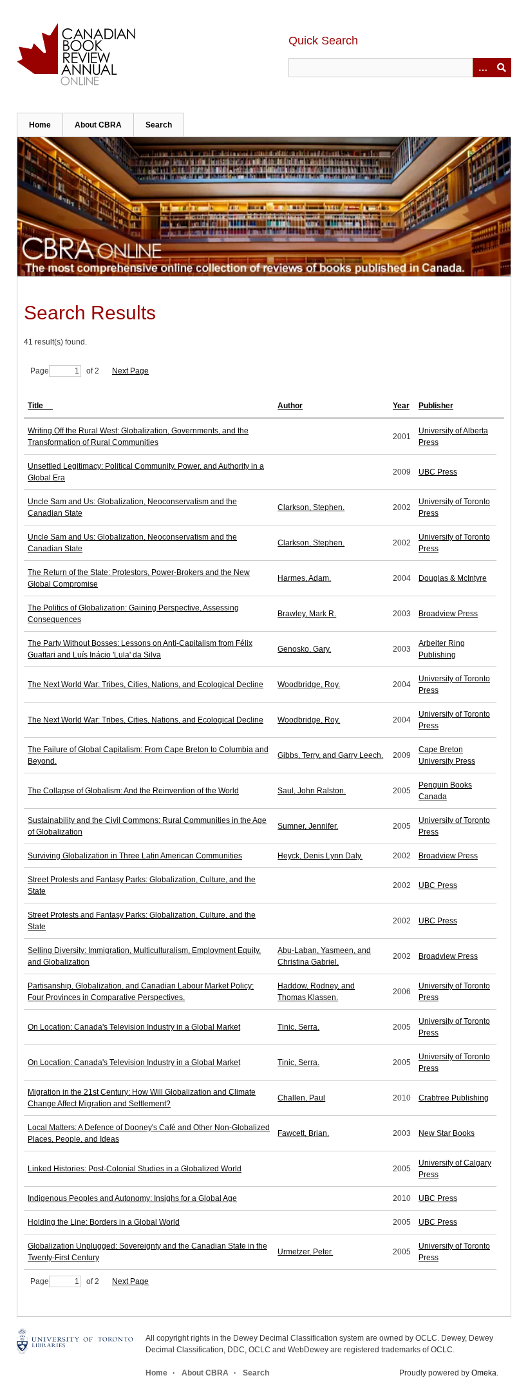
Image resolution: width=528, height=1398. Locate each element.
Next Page (130, 370)
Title (36, 405)
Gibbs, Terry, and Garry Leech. (330, 755)
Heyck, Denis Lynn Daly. (320, 855)
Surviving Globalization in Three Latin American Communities (135, 855)
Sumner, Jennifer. (308, 826)
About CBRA (98, 124)
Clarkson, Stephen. (311, 507)
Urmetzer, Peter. (305, 1251)
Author (290, 405)
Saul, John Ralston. (312, 790)
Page (39, 370)
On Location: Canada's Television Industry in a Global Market (134, 1027)
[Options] (482, 67)
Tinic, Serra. (298, 1027)
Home (40, 124)
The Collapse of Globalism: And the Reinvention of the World (133, 790)
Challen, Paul (301, 1097)
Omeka (483, 1372)
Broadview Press (448, 613)
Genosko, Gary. (304, 649)
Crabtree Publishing (454, 1097)
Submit (501, 67)
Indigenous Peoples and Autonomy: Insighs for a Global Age (132, 1198)
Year (401, 405)
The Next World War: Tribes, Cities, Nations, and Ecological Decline (145, 684)
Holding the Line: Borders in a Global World (104, 1222)
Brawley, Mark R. (307, 613)
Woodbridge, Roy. (309, 684)
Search (159, 124)
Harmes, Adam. (304, 578)
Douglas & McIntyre (453, 578)
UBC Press (438, 472)
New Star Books (447, 1133)
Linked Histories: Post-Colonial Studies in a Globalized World (134, 1168)
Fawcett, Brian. (303, 1133)
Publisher (436, 405)
